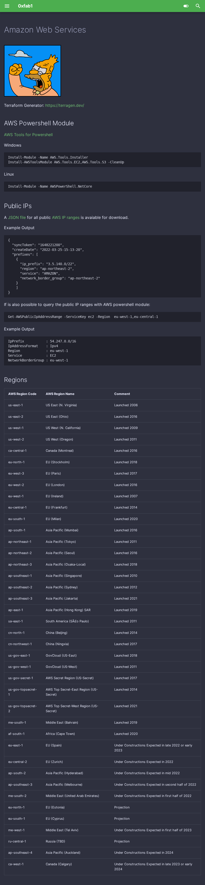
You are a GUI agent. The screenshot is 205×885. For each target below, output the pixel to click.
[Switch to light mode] (186, 6)
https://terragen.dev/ (64, 105)
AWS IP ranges (66, 217)
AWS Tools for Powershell (28, 134)
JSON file (17, 217)
